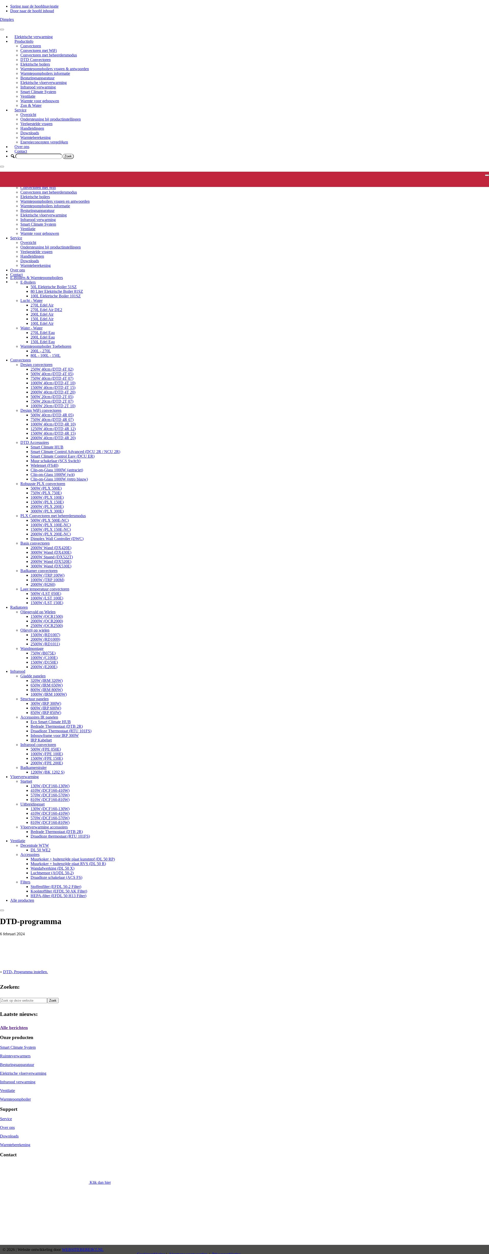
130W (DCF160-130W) (50, 786)
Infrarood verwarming (38, 87)
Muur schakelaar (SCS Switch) (55, 461)
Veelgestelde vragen (36, 124)
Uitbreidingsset (32, 804)
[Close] (2, 166)
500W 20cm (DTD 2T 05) (52, 397)
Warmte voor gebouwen (39, 101)
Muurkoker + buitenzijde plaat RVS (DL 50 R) (68, 864)
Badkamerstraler (33, 767)
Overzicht (28, 114)
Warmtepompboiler (15, 1099)
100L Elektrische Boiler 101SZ (56, 296)
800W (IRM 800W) (47, 690)
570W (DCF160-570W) (50, 795)
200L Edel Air (42, 314)
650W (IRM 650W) (47, 685)
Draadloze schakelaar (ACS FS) (56, 877)
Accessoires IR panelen (39, 717)
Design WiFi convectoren (40, 410)
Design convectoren (36, 364)
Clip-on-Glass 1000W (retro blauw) (59, 479)
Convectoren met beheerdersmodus (48, 55)
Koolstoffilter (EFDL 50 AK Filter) (59, 891)
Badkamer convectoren (39, 570)
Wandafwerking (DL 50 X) (52, 868)
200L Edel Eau (43, 337)
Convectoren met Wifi (38, 187)
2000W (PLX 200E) (47, 506)
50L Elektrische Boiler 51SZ (54, 287)
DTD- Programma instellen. (25, 972)
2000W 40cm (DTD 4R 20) (53, 438)
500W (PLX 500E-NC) (50, 520)
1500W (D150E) (44, 662)
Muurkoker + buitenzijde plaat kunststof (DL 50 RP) (73, 859)
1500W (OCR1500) (47, 616)
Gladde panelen (33, 676)
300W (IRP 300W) (46, 703)
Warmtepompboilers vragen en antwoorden (55, 201)
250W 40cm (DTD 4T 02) (52, 369)
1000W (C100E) (44, 657)
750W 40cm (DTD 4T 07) (52, 378)
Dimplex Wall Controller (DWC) (57, 538)
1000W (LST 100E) (47, 598)
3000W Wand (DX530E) (51, 566)
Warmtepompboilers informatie (45, 73)
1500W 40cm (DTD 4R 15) (53, 433)
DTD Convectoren (35, 59)
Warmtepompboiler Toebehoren (45, 346)
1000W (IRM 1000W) (49, 694)
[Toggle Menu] (2, 29)
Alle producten (22, 900)
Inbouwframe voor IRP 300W (55, 735)
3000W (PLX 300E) (47, 511)
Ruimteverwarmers (15, 1056)
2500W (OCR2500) (47, 625)
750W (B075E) (43, 653)
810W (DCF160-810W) (50, 799)
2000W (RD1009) (45, 639)
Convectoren (30, 46)
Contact (21, 151)
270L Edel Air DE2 (46, 310)
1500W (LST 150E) (47, 603)
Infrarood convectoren (38, 744)
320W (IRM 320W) (47, 680)
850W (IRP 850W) (46, 712)
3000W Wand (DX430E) (51, 552)
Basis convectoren (35, 543)
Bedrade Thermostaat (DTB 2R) (57, 726)
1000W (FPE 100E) (47, 754)
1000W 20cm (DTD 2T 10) (53, 406)
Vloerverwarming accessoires (44, 827)
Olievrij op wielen (34, 630)
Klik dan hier (100, 1182)
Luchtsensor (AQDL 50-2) (52, 873)
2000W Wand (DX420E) (51, 548)
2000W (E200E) (44, 667)
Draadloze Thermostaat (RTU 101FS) (61, 731)
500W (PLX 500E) (46, 488)
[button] (12, 156)
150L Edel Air (42, 319)
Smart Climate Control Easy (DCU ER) (62, 456)
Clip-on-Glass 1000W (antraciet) (57, 470)
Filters (25, 882)
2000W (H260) (43, 584)
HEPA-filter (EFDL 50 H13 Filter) (58, 896)
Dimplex (7, 19)
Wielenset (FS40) (44, 465)
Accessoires (29, 854)
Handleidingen (32, 128)
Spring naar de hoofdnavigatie (34, 6)
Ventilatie (27, 96)
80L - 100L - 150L (46, 355)
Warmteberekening (35, 137)
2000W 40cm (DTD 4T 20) (53, 392)
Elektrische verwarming (34, 37)
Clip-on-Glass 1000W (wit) (53, 474)
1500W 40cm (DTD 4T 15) (53, 387)
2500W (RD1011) (45, 644)
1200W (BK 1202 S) (47, 772)
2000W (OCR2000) (47, 621)
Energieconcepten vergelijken (44, 142)
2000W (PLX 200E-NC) (51, 534)
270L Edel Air (42, 305)
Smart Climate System (38, 92)
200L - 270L (41, 351)
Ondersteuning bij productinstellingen (50, 119)
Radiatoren (19, 607)
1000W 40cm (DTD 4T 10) (53, 383)
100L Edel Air (42, 323)
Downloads (29, 133)
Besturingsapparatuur (37, 78)
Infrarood (17, 671)
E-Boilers (28, 282)
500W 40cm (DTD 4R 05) (52, 415)
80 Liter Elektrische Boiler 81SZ (57, 291)
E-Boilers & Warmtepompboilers (36, 277)
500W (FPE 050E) (46, 749)
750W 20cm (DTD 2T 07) (52, 401)
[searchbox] (38, 156)
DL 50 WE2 (40, 850)
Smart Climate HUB (47, 447)
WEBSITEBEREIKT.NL (83, 1249)
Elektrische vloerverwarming (43, 82)
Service (20, 110)
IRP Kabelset (41, 740)
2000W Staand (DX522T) (52, 557)
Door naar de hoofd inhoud (32, 11)
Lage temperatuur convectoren (44, 589)
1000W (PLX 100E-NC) (51, 525)
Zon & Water (31, 105)
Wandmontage (32, 648)
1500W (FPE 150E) (47, 758)
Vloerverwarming (24, 777)
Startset (26, 781)
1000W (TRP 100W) (47, 575)
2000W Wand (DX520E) (51, 561)
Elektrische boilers (35, 64)
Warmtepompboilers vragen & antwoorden (54, 69)
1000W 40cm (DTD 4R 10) (53, 424)
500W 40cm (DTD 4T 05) (52, 374)
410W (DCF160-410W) (50, 790)
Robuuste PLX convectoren (42, 484)
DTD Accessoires (34, 442)
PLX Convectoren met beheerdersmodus (53, 516)
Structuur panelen (34, 699)
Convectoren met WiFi (38, 50)
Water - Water (31, 328)
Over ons (22, 146)
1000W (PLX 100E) (47, 497)
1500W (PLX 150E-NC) (51, 529)
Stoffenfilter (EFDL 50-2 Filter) (56, 886)
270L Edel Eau (43, 332)
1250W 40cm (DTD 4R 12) (53, 429)
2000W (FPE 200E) (47, 763)
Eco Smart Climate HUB (51, 722)
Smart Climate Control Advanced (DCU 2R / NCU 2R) (75, 451)
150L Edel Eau (43, 342)
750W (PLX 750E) (46, 493)
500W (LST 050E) (46, 593)
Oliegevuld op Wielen (38, 612)
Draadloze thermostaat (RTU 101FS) (60, 836)
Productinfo (24, 41)
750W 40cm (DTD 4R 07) (52, 419)
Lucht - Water (31, 300)
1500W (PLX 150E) (47, 502)
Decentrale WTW (34, 845)
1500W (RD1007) (45, 635)
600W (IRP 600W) (46, 708)
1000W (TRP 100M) (47, 580)
